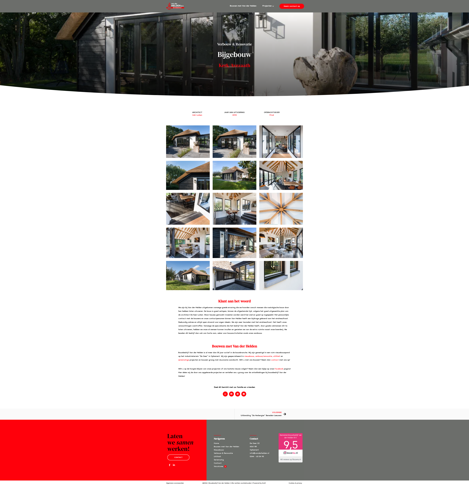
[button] (225, 393)
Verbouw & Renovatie (234, 44)
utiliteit (276, 356)
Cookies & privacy (295, 483)
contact (275, 360)
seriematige (183, 360)
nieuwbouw (249, 356)
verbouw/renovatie (263, 356)
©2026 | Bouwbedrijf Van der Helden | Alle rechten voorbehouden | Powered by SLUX (234, 483)
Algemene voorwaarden (175, 483)
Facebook (279, 369)
